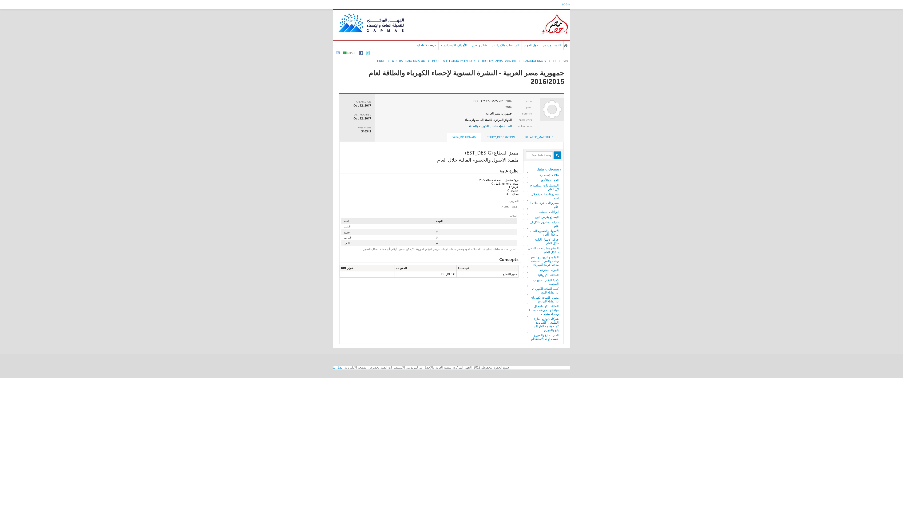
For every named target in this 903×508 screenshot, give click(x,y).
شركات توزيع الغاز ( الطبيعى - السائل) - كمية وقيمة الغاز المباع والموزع (546, 324)
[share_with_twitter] (368, 54)
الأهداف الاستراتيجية (454, 45)
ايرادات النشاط (549, 212)
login (566, 4)
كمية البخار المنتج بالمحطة (546, 282)
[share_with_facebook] (361, 54)
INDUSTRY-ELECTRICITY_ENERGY (453, 61)
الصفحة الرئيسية (565, 45)
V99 (565, 61)
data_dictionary (549, 169)
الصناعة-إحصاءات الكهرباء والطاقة (490, 126)
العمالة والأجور (549, 180)
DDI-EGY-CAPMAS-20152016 (499, 61)
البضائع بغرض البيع (547, 217)
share (351, 53)
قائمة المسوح (552, 45)
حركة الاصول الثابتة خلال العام (547, 241)
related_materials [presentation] (539, 137)
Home (381, 61)
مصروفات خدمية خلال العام (544, 196)
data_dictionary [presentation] (464, 137)
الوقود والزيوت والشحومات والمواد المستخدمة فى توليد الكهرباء (544, 260)
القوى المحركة (549, 270)
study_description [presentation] (501, 137)
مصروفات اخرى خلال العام (543, 204)
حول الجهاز (531, 45)
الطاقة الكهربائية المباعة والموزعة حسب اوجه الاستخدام (544, 310)
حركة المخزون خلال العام (544, 224)
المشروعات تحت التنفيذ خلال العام (543, 250)
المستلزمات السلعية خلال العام (544, 187)
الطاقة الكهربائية (548, 275)
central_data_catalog (408, 61)
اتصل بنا (338, 367)
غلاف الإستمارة (549, 175)
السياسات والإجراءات (505, 45)
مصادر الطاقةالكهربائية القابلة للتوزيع (545, 299)
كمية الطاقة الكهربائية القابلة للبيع (545, 290)
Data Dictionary (534, 61)
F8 (554, 61)
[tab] (539, 137)
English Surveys (425, 45)
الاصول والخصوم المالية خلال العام (544, 232)
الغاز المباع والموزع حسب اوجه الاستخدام (545, 337)
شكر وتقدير (479, 45)
